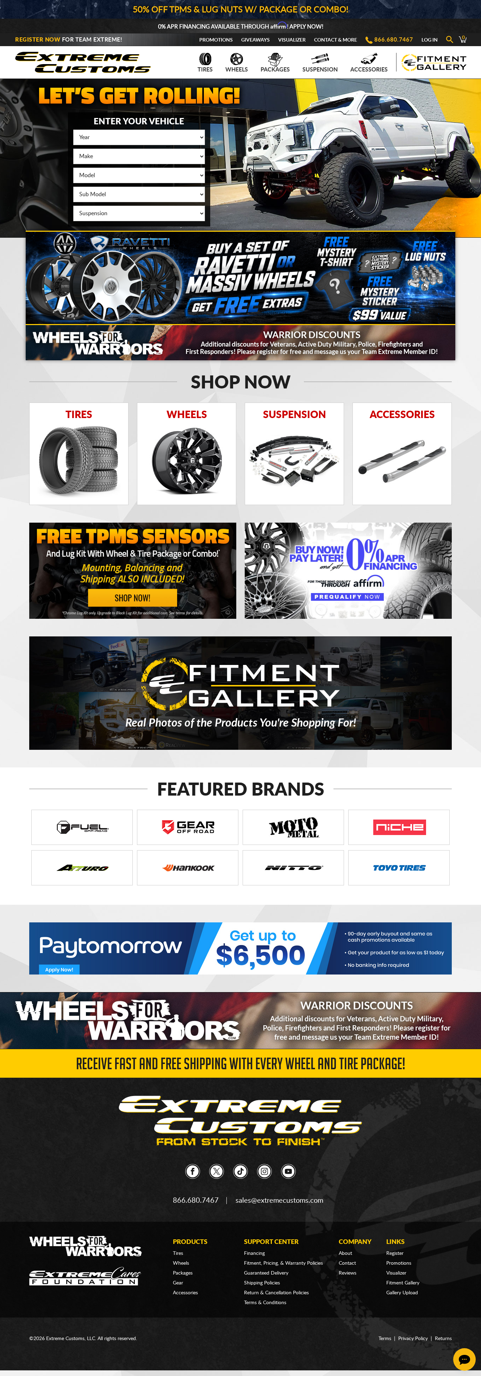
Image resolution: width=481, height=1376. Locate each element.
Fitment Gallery (402, 1283)
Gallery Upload (402, 1292)
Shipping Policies (262, 1283)
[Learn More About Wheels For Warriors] (240, 342)
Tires (205, 70)
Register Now (37, 40)
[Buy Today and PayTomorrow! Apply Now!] (240, 948)
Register (395, 1253)
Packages (275, 70)
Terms (385, 1338)
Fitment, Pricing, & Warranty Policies (283, 1263)
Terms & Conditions (265, 1302)
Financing (254, 1253)
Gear (178, 1283)
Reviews (347, 1273)
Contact (347, 1263)
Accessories (369, 70)
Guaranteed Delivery (266, 1273)
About (345, 1253)
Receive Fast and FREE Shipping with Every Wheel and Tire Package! (240, 1066)
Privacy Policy (413, 1338)
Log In (429, 40)
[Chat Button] (464, 1359)
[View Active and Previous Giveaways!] (240, 277)
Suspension (320, 70)
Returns (443, 1338)
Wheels (236, 70)
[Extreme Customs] (83, 60)
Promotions (216, 40)
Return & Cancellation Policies (276, 1292)
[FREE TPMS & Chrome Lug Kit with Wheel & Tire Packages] (132, 571)
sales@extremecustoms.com (279, 1200)
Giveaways (255, 40)
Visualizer (292, 40)
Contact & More (335, 40)
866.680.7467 (393, 40)
